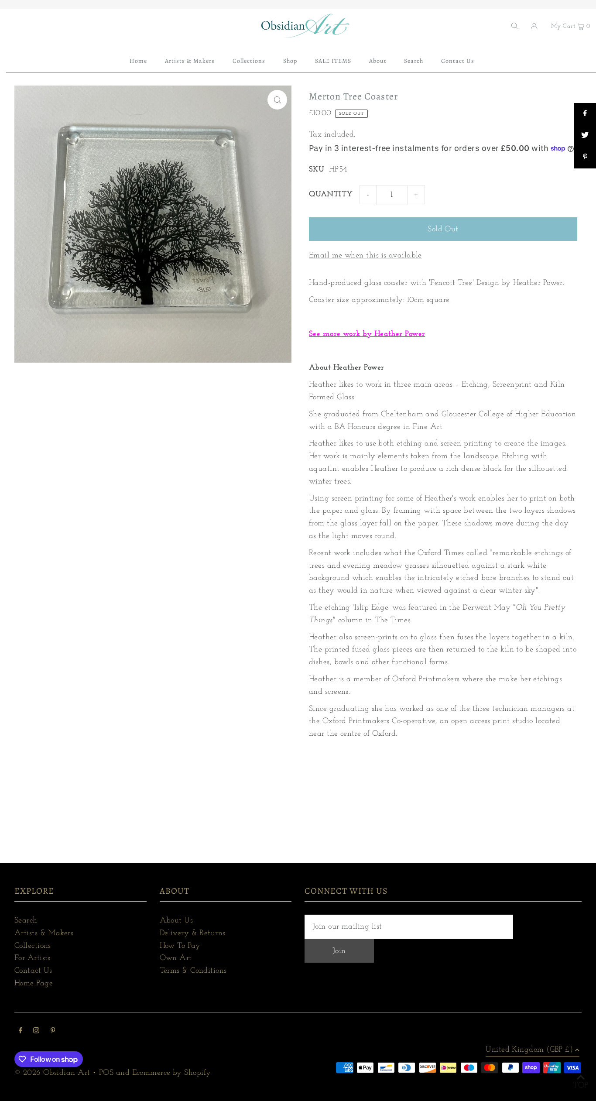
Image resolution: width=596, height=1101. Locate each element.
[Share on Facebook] (585, 114)
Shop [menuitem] (290, 61)
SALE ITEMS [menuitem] (333, 61)
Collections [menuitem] (249, 61)
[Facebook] (20, 1032)
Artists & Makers (43, 933)
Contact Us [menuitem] (458, 61)
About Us (176, 921)
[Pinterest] (53, 1032)
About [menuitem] (378, 61)
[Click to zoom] (277, 100)
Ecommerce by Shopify (171, 1073)
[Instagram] (36, 1032)
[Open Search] (514, 25)
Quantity (331, 195)
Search (26, 921)
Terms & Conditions (193, 971)
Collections (32, 946)
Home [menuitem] (138, 61)
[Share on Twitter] (585, 136)
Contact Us (33, 971)
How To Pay (180, 946)
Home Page (33, 984)
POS (106, 1073)
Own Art (176, 958)
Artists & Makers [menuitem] (190, 61)
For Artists (32, 958)
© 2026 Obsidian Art (52, 1073)
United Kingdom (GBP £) (529, 1050)
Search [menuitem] (413, 61)
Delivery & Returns (193, 933)
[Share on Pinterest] (585, 157)
